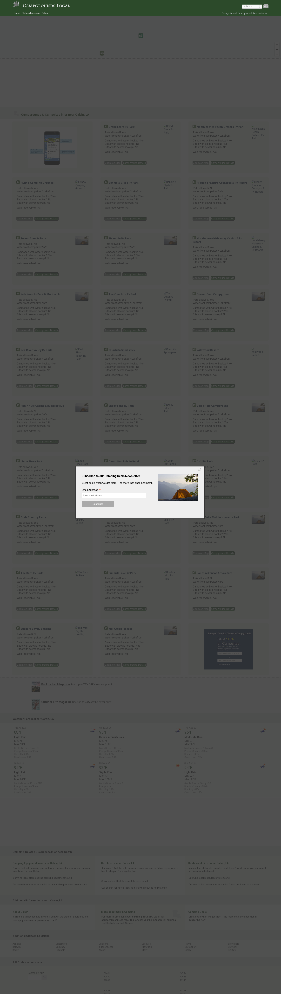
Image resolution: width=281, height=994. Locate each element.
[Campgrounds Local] (18, 5)
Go (266, 6)
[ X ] (199, 469)
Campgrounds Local (46, 5)
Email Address (91, 490)
